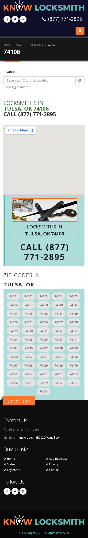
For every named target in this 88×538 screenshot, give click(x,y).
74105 (73, 296)
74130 (28, 331)
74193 (73, 383)
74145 (13, 348)
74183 (58, 374)
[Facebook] (7, 19)
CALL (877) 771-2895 (44, 252)
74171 (13, 374)
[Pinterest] (23, 19)
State (20, 45)
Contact (53, 470)
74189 (43, 383)
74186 (13, 383)
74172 (28, 374)
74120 (13, 322)
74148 (58, 348)
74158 (28, 365)
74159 (43, 365)
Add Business (58, 458)
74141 (73, 339)
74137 (58, 339)
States (10, 464)
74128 (73, 322)
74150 (13, 357)
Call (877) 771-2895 (30, 114)
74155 (58, 357)
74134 (13, 339)
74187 (28, 383)
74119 (73, 313)
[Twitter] (15, 19)
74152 (28, 357)
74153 (43, 357)
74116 (43, 313)
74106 (13, 305)
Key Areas (13, 470)
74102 (28, 296)
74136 (43, 339)
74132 (58, 331)
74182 (43, 374)
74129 (13, 331)
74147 (43, 348)
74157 (13, 365)
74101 (13, 296)
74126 (43, 322)
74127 (58, 322)
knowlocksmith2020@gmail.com (40, 437)
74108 (43, 305)
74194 (43, 391)
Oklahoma (35, 45)
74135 (28, 339)
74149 (73, 348)
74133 (73, 331)
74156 (73, 357)
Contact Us (15, 420)
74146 (28, 348)
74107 (28, 305)
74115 (28, 313)
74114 (13, 313)
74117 (58, 313)
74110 (58, 305)
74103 (43, 296)
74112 (73, 305)
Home (8, 45)
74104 (58, 296)
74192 (58, 383)
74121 (28, 322)
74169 (58, 365)
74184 (73, 374)
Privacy (53, 464)
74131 (43, 331)
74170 (73, 365)
